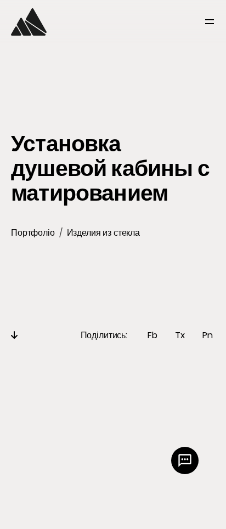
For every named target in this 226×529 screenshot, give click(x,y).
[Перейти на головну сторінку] (29, 22)
